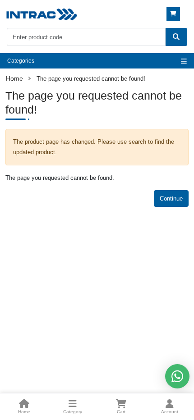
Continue (171, 198)
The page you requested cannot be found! (91, 78)
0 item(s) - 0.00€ (174, 14)
